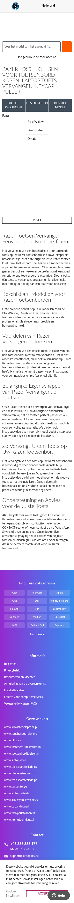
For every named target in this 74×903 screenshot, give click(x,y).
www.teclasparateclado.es (20, 767)
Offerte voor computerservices (23, 697)
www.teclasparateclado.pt (20, 780)
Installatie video (14, 690)
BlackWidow (36, 122)
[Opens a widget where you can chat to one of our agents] (58, 896)
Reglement (10, 664)
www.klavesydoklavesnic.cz (21, 800)
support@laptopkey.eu (24, 856)
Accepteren (47, 893)
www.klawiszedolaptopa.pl (20, 727)
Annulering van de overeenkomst (25, 683)
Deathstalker (36, 130)
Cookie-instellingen (13, 893)
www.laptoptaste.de (16, 793)
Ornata (32, 138)
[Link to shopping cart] (62, 6)
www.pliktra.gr (13, 740)
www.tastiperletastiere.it (19, 813)
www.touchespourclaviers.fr (21, 733)
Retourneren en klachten (19, 677)
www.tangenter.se (15, 786)
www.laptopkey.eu (16, 760)
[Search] (67, 46)
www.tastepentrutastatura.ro (22, 747)
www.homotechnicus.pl (19, 819)
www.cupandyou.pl (16, 806)
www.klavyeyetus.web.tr (19, 773)
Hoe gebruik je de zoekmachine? (37, 57)
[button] (69, 5)
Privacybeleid (12, 670)
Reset (37, 220)
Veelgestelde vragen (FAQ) (20, 703)
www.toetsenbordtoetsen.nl (21, 753)
